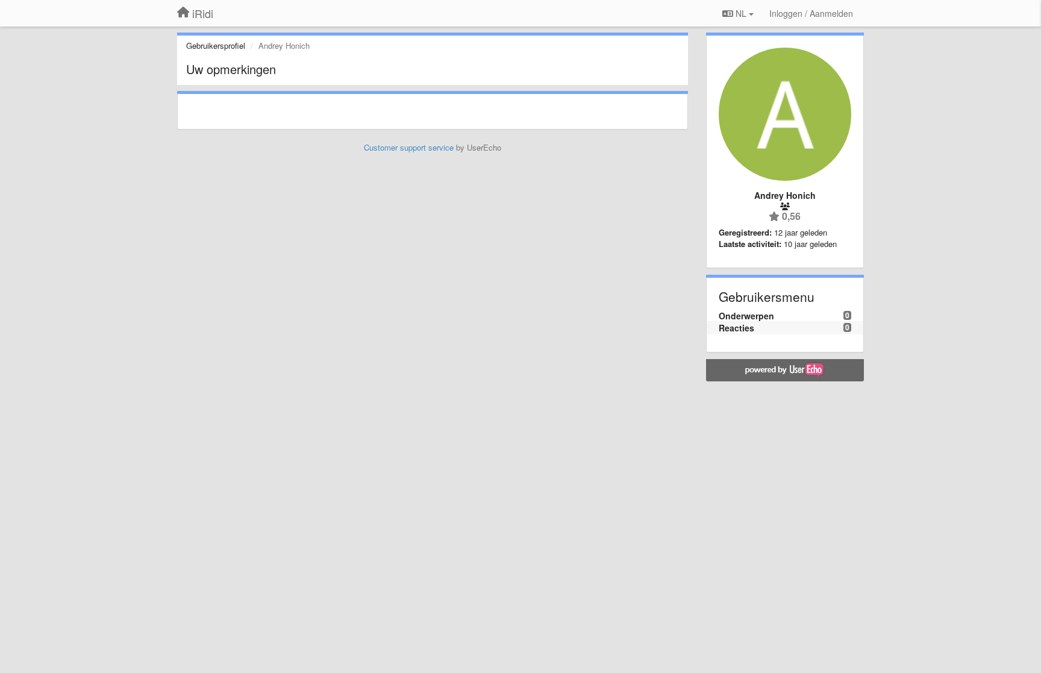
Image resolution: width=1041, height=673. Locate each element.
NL (741, 13)
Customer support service (409, 147)
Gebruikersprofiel (215, 45)
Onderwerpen (746, 316)
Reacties (736, 328)
